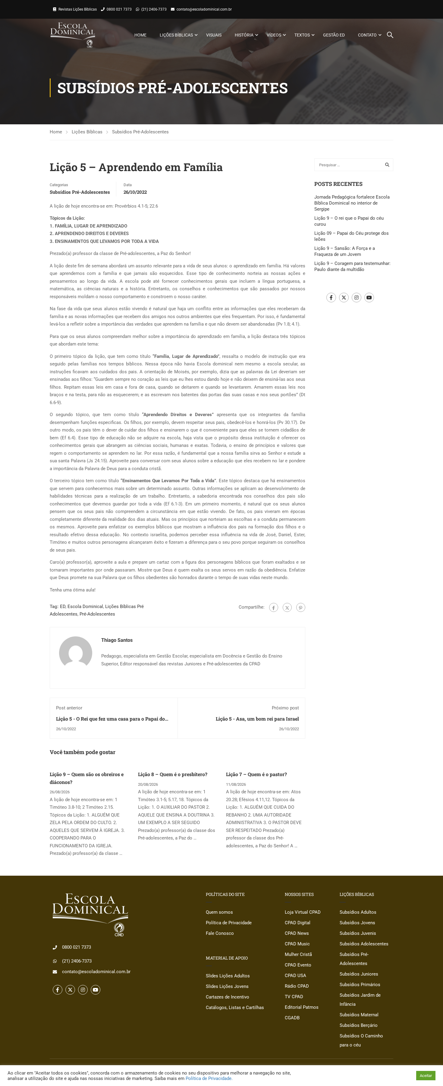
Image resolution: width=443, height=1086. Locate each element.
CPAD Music (297, 944)
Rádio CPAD (297, 986)
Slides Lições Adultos (228, 976)
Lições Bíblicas (176, 35)
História (244, 35)
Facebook (331, 297)
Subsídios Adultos (358, 912)
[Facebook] (273, 607)
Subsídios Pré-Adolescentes (140, 132)
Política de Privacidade (229, 922)
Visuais (214, 35)
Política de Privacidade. (209, 1078)
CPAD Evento (298, 965)
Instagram (356, 297)
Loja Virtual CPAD (303, 912)
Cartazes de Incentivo (227, 997)
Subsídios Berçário (359, 1025)
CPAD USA (295, 975)
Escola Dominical (85, 606)
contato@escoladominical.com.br (204, 9)
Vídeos (274, 35)
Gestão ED (334, 35)
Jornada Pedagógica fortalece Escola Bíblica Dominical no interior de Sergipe (352, 203)
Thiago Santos (117, 640)
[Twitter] (287, 607)
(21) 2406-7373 (154, 9)
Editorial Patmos (302, 1007)
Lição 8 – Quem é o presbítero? (172, 774)
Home (140, 35)
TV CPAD (294, 996)
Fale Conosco (220, 933)
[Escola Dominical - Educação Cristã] (73, 35)
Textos (302, 35)
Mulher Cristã (298, 954)
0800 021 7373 (119, 9)
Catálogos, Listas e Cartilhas (235, 1007)
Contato (367, 35)
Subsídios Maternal (359, 1015)
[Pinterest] (300, 607)
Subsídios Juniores (359, 974)
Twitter (344, 297)
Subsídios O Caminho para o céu (361, 1040)
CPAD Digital (297, 922)
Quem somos (219, 912)
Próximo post (285, 708)
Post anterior (69, 708)
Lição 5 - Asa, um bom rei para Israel (257, 718)
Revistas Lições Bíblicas (77, 9)
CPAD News (297, 933)
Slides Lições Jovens (227, 986)
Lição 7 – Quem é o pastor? (256, 774)
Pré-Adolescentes (97, 614)
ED (62, 606)
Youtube (369, 297)
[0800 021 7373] (55, 947)
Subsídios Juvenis (358, 933)
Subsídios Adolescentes (364, 944)
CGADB (292, 1018)
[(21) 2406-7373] (55, 961)
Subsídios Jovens (357, 922)
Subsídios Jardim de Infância (360, 999)
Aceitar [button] (426, 1075)
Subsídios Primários (360, 984)
